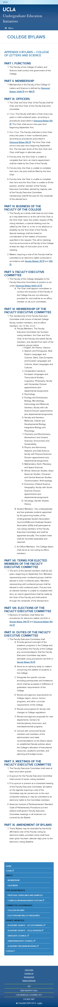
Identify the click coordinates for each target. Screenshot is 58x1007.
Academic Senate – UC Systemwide (25, 925)
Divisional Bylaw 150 (19, 142)
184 (31, 91)
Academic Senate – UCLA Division (24, 930)
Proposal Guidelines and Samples (25, 895)
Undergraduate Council (20, 941)
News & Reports (29, 980)
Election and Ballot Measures (24, 915)
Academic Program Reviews (22, 946)
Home (8, 866)
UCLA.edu (29, 969)
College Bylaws (26, 36)
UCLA (5, 2)
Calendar (13, 885)
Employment (29, 977)
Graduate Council (17, 936)
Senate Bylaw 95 (25, 662)
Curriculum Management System (25, 900)
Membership (14, 880)
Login (9, 871)
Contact (10, 951)
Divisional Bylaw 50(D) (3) (28, 286)
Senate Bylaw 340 (18, 621)
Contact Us (29, 973)
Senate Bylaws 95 (34, 261)
